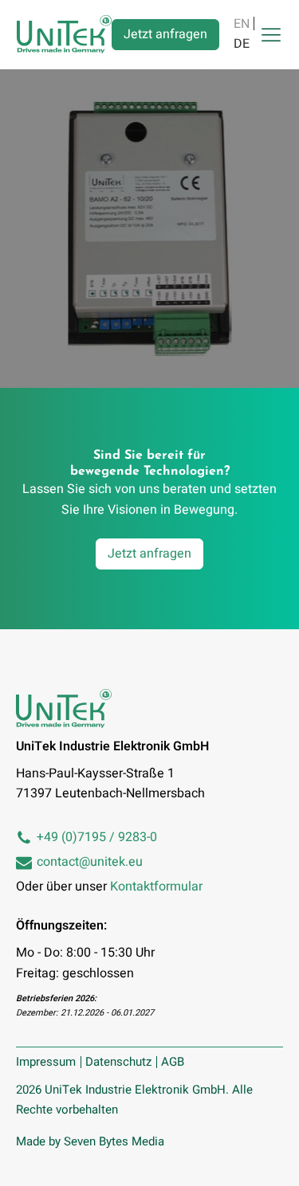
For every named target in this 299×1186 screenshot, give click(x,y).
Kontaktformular (156, 886)
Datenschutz (118, 1062)
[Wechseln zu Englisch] (242, 23)
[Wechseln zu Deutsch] (242, 43)
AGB (172, 1062)
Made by (90, 1141)
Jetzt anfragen (165, 34)
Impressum (46, 1062)
